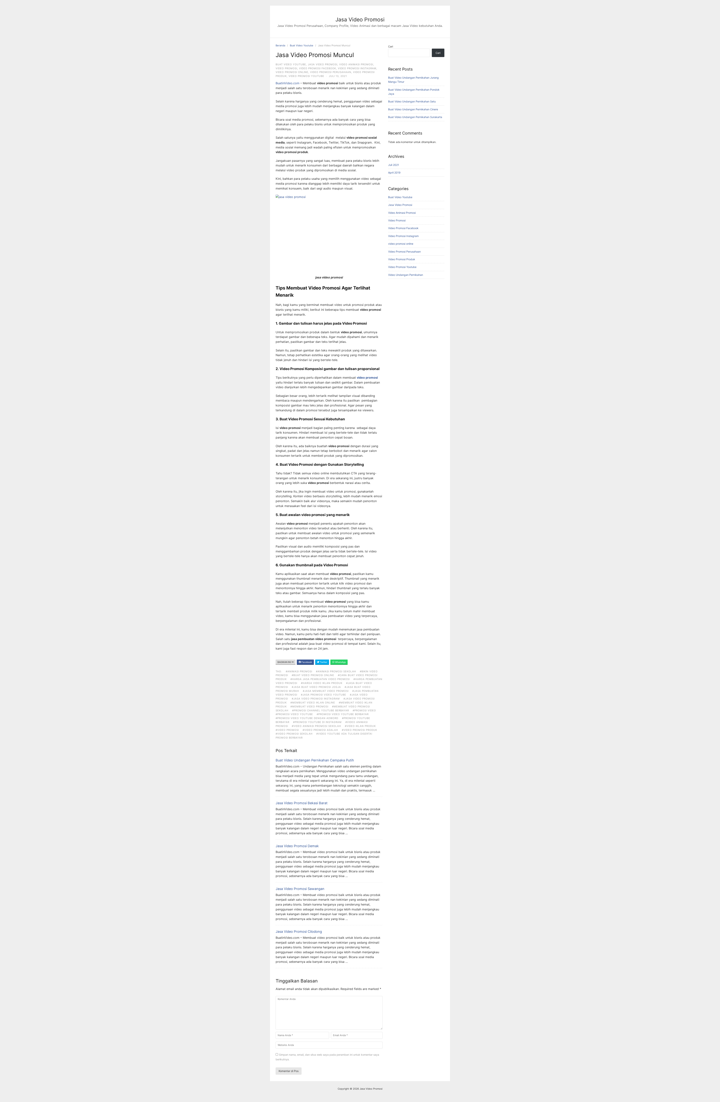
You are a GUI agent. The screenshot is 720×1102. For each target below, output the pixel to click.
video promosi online (292, 72)
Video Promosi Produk (401, 259)
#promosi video (364, 710)
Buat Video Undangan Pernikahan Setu (412, 101)
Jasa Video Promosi (360, 19)
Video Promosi (286, 68)
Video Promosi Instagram (357, 68)
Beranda (280, 45)
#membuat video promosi (309, 706)
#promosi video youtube (294, 714)
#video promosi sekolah (294, 733)
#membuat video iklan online (312, 702)
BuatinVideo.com (287, 83)
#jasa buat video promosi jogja (316, 686)
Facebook (306, 662)
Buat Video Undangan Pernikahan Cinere (413, 109)
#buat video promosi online (313, 675)
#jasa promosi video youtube (323, 694)
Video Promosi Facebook (317, 68)
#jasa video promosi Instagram (316, 698)
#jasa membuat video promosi (326, 690)
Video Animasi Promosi (356, 64)
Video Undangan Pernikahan (405, 274)
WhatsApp (340, 662)
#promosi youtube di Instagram (317, 722)
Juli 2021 (393, 164)
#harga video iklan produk (321, 683)
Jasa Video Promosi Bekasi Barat (302, 803)
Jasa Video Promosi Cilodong (299, 932)
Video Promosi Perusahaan (330, 72)
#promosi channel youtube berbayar (320, 710)
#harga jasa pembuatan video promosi (320, 679)
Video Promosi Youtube (306, 75)
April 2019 (394, 172)
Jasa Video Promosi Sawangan (300, 889)
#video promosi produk (359, 729)
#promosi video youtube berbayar (343, 714)
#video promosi (287, 729)
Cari (390, 46)
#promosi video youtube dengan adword (307, 718)
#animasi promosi (299, 671)
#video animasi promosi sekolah (316, 725)
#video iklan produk (360, 725)
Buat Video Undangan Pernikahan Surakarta (415, 117)
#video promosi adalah (320, 729)
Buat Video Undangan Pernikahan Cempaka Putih (315, 760)
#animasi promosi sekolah (336, 671)
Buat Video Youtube (301, 45)
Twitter (323, 662)
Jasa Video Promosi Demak (297, 846)
